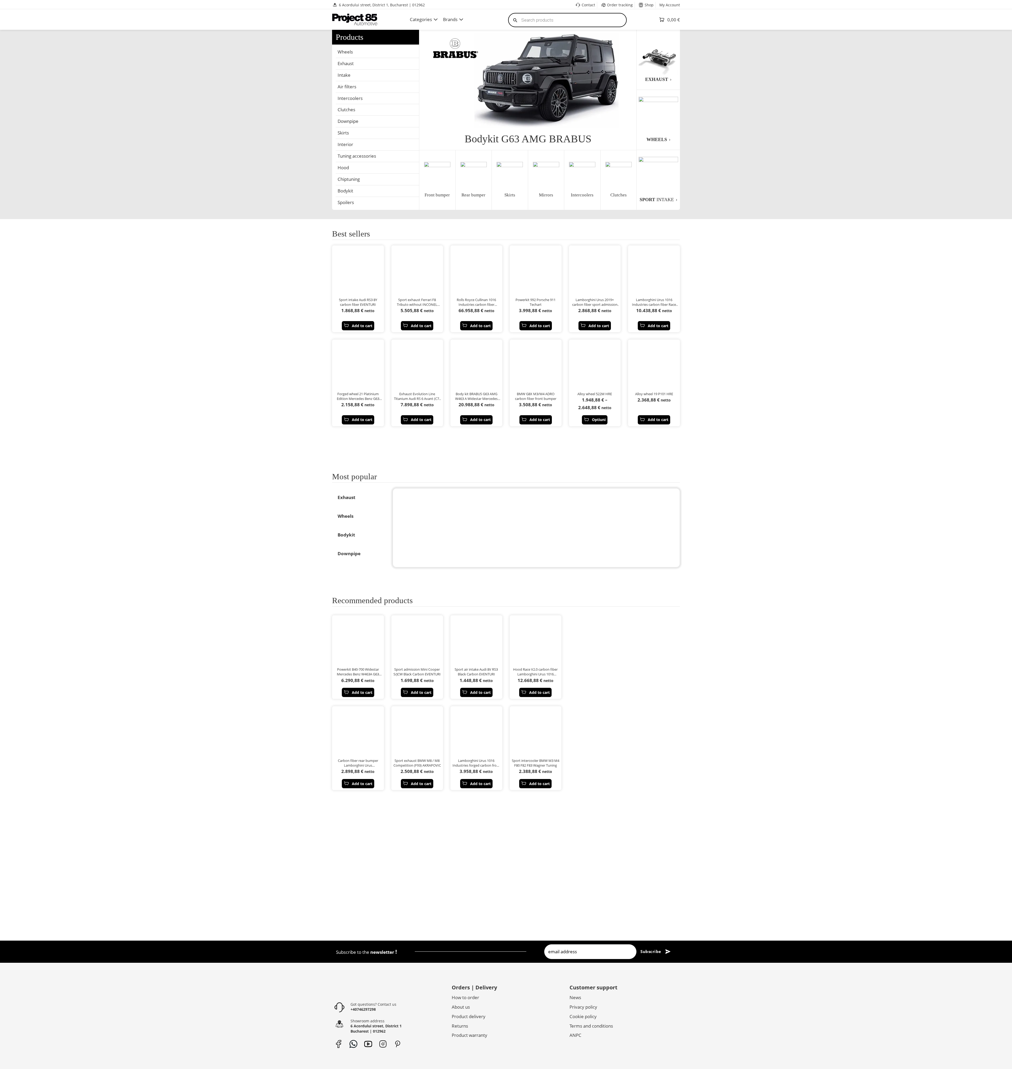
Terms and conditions (591, 1026)
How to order (465, 997)
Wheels (345, 52)
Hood (343, 168)
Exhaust (346, 63)
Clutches (346, 110)
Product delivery (468, 1016)
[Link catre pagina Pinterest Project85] (397, 1044)
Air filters (347, 87)
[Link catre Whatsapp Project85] (353, 1044)
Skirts (343, 133)
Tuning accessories (357, 156)
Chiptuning (349, 179)
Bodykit (345, 191)
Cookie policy (583, 1016)
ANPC (575, 1035)
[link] (371, 449)
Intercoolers (350, 98)
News (575, 997)
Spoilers (346, 202)
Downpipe (348, 121)
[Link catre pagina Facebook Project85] (338, 1044)
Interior (345, 144)
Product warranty (469, 1035)
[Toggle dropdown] (435, 19)
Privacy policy (583, 1007)
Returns (460, 1026)
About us (461, 1007)
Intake (344, 75)
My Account (669, 4)
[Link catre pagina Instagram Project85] (382, 1044)
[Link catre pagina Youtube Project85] (368, 1044)
